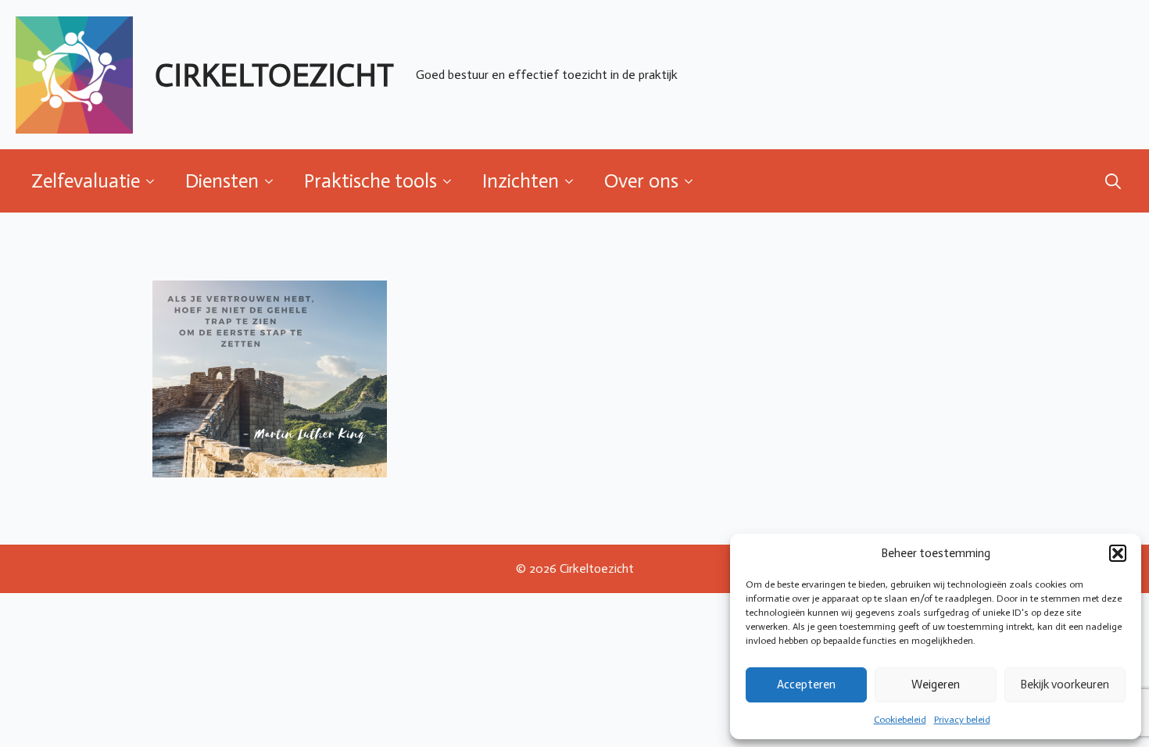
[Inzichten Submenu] (574, 180)
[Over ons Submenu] (693, 180)
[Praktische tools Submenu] (452, 180)
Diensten (222, 181)
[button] (1118, 553)
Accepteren (806, 684)
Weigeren (935, 684)
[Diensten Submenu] (273, 180)
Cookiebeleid (900, 719)
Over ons (641, 181)
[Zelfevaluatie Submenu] (155, 180)
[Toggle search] (1113, 181)
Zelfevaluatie (85, 181)
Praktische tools (370, 181)
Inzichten (520, 181)
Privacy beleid (962, 719)
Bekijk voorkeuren (1064, 684)
